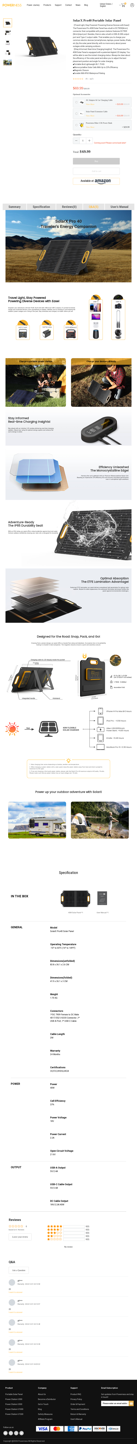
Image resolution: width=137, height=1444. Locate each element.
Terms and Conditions (80, 1409)
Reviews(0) (69, 207)
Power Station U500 (13, 1404)
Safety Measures (45, 1414)
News (78, 5)
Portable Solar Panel (14, 1394)
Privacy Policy (76, 1399)
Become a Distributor (47, 1399)
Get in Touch (43, 1404)
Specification (41, 207)
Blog (86, 5)
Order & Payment (78, 1404)
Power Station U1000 (14, 1409)
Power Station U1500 (14, 1414)
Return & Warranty (78, 1414)
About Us (42, 1394)
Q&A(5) (93, 207)
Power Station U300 (13, 1399)
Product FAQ (76, 1394)
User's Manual (119, 207)
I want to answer (16, 1292)
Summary (15, 207)
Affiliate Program (45, 1419)
